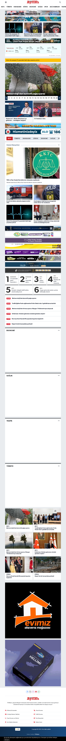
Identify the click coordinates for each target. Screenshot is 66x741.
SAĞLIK (40, 7)
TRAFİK (63, 7)
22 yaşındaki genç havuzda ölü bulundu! (14, 280)
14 (41, 98)
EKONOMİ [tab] (44, 138)
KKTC (3, 7)
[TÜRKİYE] (59, 466)
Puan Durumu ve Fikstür (13, 718)
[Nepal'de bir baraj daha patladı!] (47, 565)
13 (38, 98)
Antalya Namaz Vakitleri (13, 714)
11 (33, 98)
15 (43, 98)
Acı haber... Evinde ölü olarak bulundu (42, 280)
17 (49, 98)
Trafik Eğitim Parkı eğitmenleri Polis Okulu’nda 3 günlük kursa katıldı (34, 303)
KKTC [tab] (9, 138)
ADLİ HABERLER (55, 7)
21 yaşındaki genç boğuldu (28, 280)
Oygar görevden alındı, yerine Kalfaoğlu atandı (49, 291)
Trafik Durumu (39, 714)
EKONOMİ (32, 7)
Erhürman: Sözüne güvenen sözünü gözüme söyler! (28, 313)
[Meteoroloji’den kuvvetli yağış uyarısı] (19, 516)
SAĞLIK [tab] (52, 138)
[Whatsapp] (39, 691)
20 (57, 98)
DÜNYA (25, 7)
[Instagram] (33, 691)
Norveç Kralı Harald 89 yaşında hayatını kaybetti (27, 318)
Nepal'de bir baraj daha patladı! (22, 324)
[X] (30, 691)
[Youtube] (36, 691)
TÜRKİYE (9, 7)
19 (54, 98)
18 (51, 98)
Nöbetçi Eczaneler (12, 710)
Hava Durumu (39, 710)
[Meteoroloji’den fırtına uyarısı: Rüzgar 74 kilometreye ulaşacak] (19, 540)
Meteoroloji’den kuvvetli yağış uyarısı (24, 298)
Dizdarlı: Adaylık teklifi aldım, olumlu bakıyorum (20, 291)
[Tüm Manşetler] (59, 145)
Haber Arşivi (39, 722)
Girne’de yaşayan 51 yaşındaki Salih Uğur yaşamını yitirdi (22, 60)
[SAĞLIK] (59, 375)
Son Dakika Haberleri (12, 722)
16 (46, 98)
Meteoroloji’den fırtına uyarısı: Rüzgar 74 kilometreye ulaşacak (32, 308)
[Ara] (60, 2)
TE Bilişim (37, 734)
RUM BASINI (17, 7)
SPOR (46, 7)
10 (30, 98)
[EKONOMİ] (59, 330)
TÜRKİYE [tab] (17, 138)
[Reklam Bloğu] (33, 13)
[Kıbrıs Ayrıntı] (33, 2)
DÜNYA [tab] (35, 138)
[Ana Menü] (6, 2)
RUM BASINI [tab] (27, 138)
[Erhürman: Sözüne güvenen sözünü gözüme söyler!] (47, 540)
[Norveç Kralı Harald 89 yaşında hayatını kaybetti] (19, 565)
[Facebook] (27, 691)
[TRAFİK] (59, 421)
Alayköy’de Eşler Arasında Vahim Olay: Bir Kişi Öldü (57, 281)
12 (35, 98)
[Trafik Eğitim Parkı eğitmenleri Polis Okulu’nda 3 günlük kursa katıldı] (47, 516)
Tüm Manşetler (39, 718)
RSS (18, 729)
